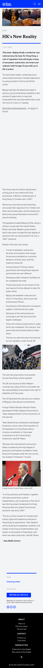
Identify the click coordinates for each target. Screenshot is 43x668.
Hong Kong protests (13, 581)
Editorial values (22, 626)
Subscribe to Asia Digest (21, 649)
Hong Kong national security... (15, 108)
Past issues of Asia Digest (21, 652)
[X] (21, 657)
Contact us (21, 638)
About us (21, 623)
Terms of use (21, 629)
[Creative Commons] (21, 607)
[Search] (34, 4)
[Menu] (39, 4)
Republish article (18, 595)
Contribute (21, 640)
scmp (33, 108)
